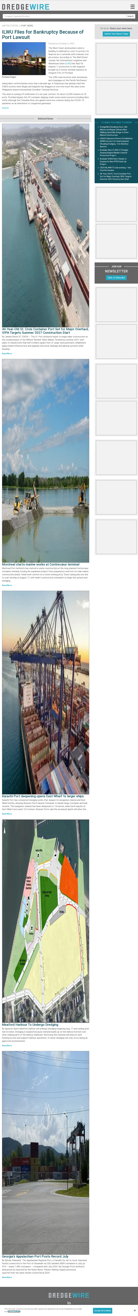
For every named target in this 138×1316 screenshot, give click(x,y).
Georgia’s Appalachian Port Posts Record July (35, 1256)
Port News (27, 25)
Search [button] (130, 16)
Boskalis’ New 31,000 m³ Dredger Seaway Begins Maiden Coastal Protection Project (114, 152)
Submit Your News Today (116, 34)
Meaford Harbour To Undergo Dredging (30, 1025)
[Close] (135, 1310)
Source (5, 108)
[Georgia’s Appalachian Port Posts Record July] (45, 1153)
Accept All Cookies (102, 1311)
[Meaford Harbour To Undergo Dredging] (45, 921)
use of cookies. (14, 1311)
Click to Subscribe (116, 277)
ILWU (68, 63)
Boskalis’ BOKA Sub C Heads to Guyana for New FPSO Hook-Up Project (113, 161)
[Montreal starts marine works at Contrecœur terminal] (45, 461)
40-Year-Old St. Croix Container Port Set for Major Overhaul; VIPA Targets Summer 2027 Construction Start (45, 331)
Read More (7, 353)
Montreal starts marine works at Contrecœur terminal (40, 564)
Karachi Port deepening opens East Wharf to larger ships (43, 796)
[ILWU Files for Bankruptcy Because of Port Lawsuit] (24, 58)
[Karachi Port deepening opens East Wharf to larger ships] (45, 692)
